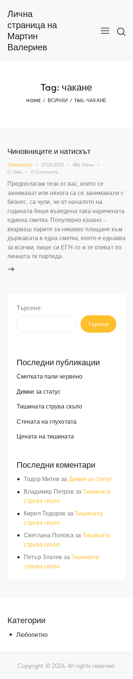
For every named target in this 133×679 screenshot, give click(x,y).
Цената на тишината (45, 436)
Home (33, 100)
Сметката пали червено (49, 376)
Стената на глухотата (46, 421)
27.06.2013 (52, 165)
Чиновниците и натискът (49, 150)
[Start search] (121, 31)
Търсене (29, 308)
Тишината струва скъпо (49, 406)
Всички (58, 100)
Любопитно (19, 165)
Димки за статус (39, 391)
